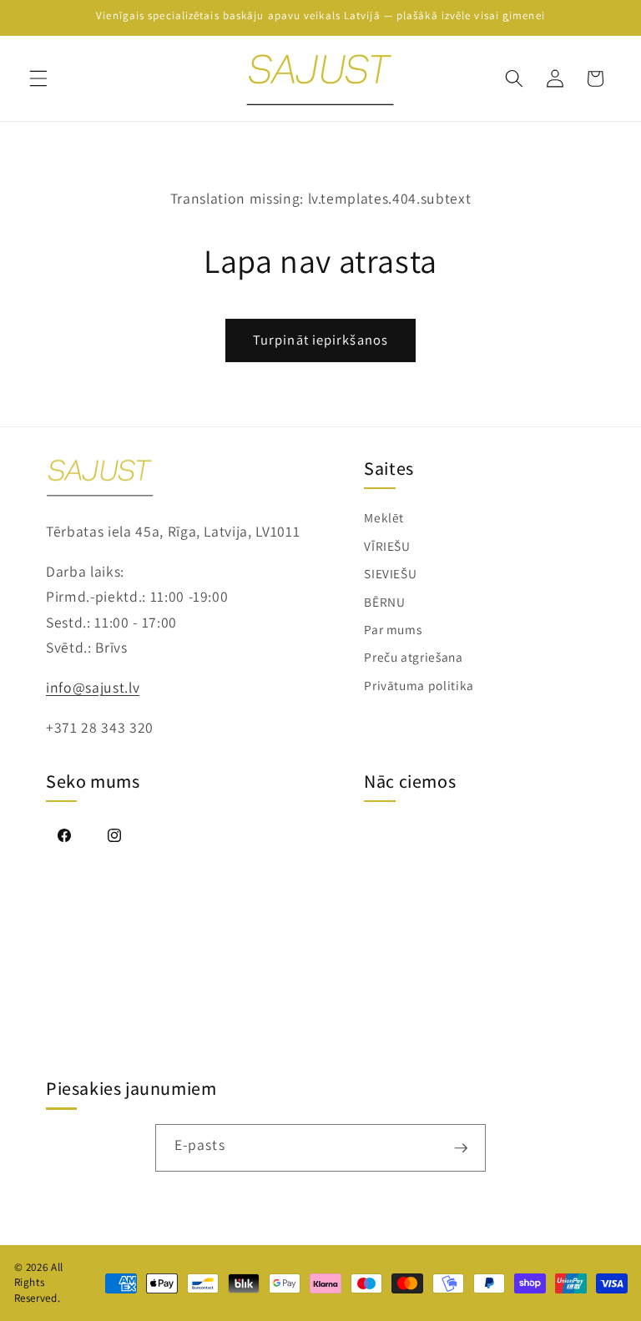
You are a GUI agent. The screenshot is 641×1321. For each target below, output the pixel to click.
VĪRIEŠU (387, 545)
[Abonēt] (461, 1148)
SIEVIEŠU (390, 573)
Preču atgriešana (413, 656)
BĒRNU (384, 601)
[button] (38, 78)
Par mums (392, 629)
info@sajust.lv (92, 687)
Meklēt (384, 517)
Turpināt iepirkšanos (320, 339)
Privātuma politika (419, 685)
